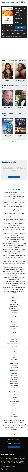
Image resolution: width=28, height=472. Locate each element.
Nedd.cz (5, 425)
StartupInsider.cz (14, 429)
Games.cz (14, 322)
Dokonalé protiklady (18, 9)
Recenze (14, 324)
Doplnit (14, 447)
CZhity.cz (6, 427)
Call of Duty (14, 339)
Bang (14, 399)
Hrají (4, 61)
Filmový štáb (5, 86)
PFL (14, 355)
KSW (14, 357)
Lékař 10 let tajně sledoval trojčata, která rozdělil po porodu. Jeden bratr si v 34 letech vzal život (14, 263)
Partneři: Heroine (14, 434)
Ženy (17, 420)
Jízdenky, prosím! (14, 416)
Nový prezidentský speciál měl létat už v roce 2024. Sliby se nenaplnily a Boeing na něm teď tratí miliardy (14, 283)
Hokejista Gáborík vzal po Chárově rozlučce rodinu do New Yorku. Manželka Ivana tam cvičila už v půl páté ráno (14, 251)
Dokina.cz (21, 425)
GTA (14, 330)
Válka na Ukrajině (14, 304)
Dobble (14, 405)
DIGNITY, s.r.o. (4, 469)
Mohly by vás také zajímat (8, 115)
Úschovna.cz (22, 424)
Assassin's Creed (14, 326)
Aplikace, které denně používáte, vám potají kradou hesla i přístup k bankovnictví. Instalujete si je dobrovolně (14, 257)
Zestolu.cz (14, 395)
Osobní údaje (12, 466)
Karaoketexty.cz (14, 424)
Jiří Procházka (14, 365)
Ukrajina (14, 302)
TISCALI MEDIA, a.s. (15, 468)
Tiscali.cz (14, 298)
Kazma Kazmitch (14, 379)
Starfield (14, 328)
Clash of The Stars (14, 353)
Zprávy (10, 420)
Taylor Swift (14, 387)
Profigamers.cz (13, 422)
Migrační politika (14, 306)
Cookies (7, 466)
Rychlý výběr (20, 27)
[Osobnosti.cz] (8, 2)
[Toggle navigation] (24, 2)
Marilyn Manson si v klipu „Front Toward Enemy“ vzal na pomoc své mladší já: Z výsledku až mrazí (14, 214)
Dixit (14, 408)
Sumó (14, 361)
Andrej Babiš (14, 373)
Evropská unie (14, 314)
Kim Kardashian (14, 381)
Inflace (14, 300)
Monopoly (14, 403)
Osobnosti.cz (14, 370)
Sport (14, 420)
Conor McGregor (14, 367)
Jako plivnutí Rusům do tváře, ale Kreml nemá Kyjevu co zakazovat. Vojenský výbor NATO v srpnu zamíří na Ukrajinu (14, 245)
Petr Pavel (14, 375)
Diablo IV (14, 333)
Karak (14, 414)
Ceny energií (14, 312)
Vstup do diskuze (14, 177)
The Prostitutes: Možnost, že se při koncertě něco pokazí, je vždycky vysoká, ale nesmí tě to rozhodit (14, 229)
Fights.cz (14, 346)
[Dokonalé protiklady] (7, 15)
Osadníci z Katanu (14, 401)
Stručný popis (18, 36)
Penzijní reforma (14, 317)
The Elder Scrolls (14, 341)
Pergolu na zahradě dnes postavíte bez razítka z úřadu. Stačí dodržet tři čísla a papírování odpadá (14, 239)
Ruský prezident (14, 310)
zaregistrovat (16, 441)
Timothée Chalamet (14, 392)
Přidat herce (14, 60)
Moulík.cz (10, 425)
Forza (14, 335)
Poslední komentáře (9, 162)
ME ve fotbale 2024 (14, 308)
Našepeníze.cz (13, 427)
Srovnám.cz (20, 427)
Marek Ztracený (14, 385)
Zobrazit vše (22, 60)
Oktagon (14, 351)
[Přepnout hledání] (17, 2)
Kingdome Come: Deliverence (14, 343)
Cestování (22, 420)
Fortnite (14, 337)
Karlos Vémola (14, 363)
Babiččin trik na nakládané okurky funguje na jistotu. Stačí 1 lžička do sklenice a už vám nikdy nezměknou (14, 273)
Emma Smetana (14, 390)
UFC (14, 349)
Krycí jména (14, 410)
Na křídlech (14, 412)
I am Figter (14, 359)
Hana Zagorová (14, 377)
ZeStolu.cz (20, 422)
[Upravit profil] (24, 8)
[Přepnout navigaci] (19, 2)
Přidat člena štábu (14, 85)
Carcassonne (14, 397)
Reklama (3, 466)
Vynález (14, 319)
